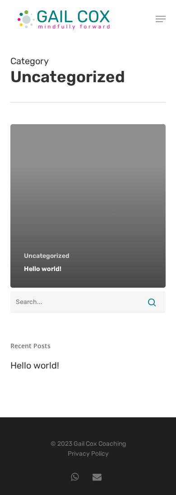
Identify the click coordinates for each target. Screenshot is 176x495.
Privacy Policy (88, 454)
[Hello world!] (87, 206)
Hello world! (34, 365)
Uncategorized (46, 256)
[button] (161, 18)
